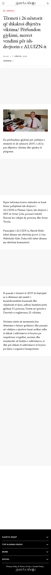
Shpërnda (7, 61)
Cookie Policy (38, 566)
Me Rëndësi (9, 11)
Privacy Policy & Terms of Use (18, 566)
